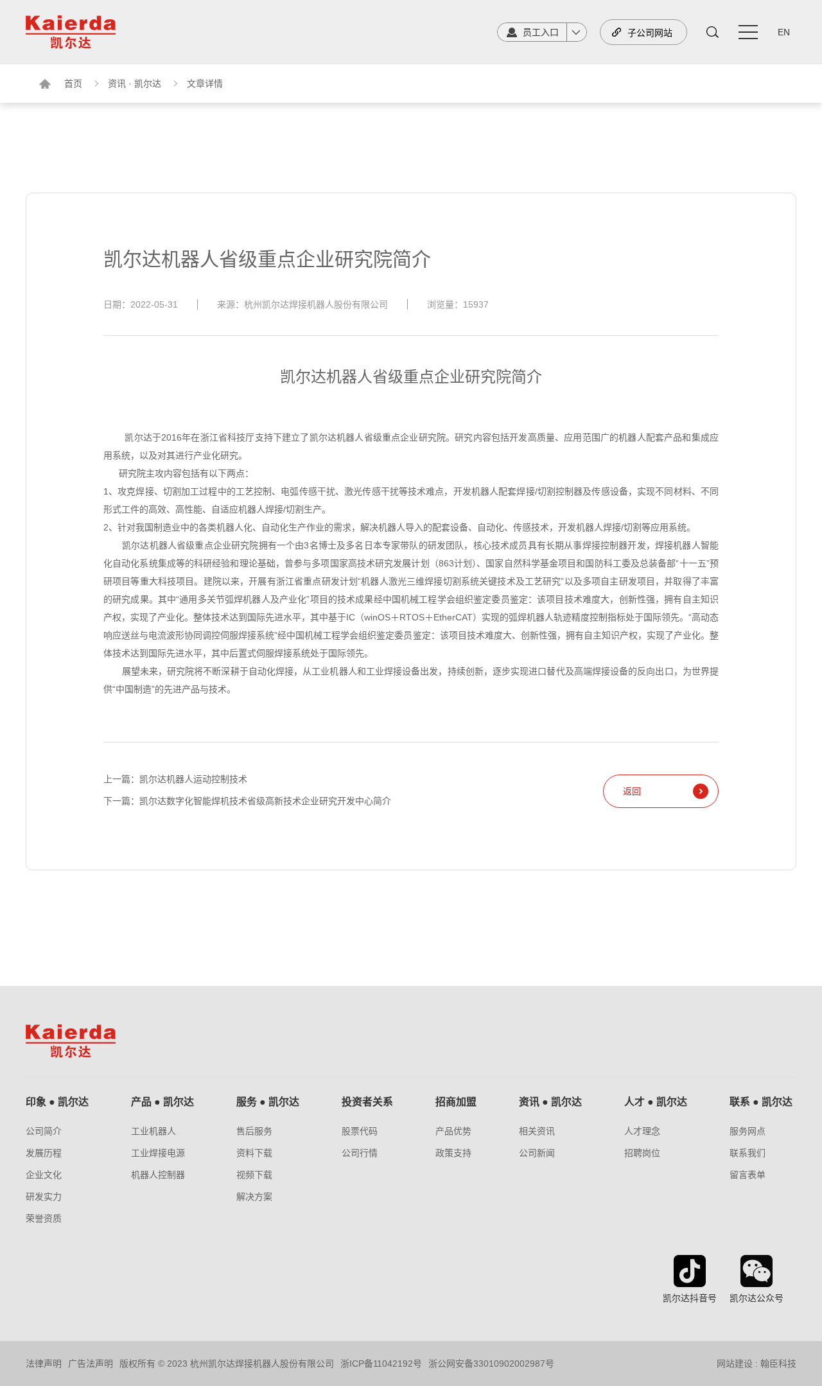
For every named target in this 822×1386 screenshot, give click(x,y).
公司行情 (360, 1152)
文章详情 (205, 83)
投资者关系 (367, 1102)
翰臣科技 (778, 1363)
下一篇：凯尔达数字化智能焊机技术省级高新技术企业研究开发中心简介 (247, 800)
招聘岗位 (642, 1152)
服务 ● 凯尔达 (267, 1102)
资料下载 (254, 1152)
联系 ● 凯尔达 (761, 1102)
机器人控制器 (158, 1174)
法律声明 (44, 1363)
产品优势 (453, 1131)
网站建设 (735, 1363)
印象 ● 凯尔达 (57, 1102)
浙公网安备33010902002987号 (491, 1363)
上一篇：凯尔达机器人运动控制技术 (175, 779)
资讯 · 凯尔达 (134, 83)
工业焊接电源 (158, 1152)
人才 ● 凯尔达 (655, 1102)
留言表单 (747, 1174)
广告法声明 (90, 1363)
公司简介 (44, 1131)
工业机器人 (153, 1131)
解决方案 (254, 1196)
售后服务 (254, 1131)
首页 (73, 83)
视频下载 (254, 1174)
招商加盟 (456, 1102)
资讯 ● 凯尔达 (550, 1102)
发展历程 (44, 1152)
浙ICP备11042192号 (381, 1363)
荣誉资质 (44, 1218)
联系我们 (747, 1152)
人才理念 (642, 1131)
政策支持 (453, 1152)
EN (784, 32)
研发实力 (44, 1196)
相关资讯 (537, 1131)
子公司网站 (649, 33)
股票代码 (360, 1131)
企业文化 (44, 1174)
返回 (632, 791)
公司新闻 (537, 1152)
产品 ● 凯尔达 (162, 1102)
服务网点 (747, 1131)
